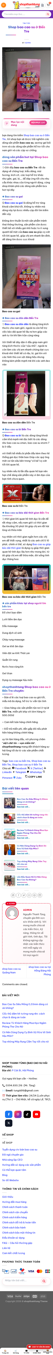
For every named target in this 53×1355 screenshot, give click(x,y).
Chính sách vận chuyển (15, 1212)
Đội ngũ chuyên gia (12, 1154)
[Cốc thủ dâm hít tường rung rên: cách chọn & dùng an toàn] (9, 818)
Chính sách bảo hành (14, 1227)
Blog (4, 1175)
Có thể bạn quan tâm (14, 1169)
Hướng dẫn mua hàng (14, 1201)
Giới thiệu (7, 1196)
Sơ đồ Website (10, 1180)
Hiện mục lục (38, 122)
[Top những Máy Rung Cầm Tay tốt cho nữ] (9, 865)
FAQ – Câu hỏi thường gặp (17, 1243)
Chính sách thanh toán (15, 1207)
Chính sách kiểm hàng (14, 1217)
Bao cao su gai (14, 202)
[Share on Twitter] (23, 895)
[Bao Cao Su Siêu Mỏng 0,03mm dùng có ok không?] (9, 803)
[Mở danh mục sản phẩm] (3, 5)
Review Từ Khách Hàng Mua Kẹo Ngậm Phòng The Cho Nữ (32, 831)
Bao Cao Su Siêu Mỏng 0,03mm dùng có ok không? (32, 800)
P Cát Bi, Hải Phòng (23, 1070)
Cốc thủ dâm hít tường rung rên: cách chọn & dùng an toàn (32, 815)
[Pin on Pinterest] (34, 895)
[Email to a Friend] (29, 895)
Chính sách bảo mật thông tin (18, 1232)
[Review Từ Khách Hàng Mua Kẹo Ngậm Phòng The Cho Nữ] (9, 834)
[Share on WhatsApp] (13, 895)
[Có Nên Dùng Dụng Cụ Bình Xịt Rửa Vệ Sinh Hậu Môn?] (9, 849)
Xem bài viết (23, 807)
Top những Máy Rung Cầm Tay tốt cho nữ (32, 862)
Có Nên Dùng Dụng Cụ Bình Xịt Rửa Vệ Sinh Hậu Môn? (31, 847)
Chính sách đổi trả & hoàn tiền (19, 1222)
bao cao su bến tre (19, 760)
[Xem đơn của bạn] (42, 5)
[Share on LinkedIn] (39, 895)
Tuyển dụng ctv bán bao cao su (19, 1149)
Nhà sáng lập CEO (12, 1159)
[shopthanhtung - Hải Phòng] (26, 5)
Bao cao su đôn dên (17, 324)
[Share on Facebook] (18, 895)
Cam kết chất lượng (13, 1253)
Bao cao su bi (13, 435)
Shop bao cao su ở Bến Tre (27, 764)
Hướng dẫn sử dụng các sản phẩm (21, 1164)
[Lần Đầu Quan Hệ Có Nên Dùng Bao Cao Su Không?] (9, 880)
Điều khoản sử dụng (13, 1237)
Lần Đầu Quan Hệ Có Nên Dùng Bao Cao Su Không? (32, 878)
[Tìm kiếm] (47, 14)
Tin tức (26, 23)
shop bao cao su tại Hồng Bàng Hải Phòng (40, 971)
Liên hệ (6, 1248)
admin (28, 43)
